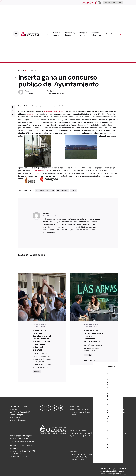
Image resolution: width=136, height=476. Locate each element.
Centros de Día (85, 433)
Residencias (74, 433)
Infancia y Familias (76, 457)
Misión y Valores (83, 409)
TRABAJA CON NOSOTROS (112, 3)
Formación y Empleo (85, 454)
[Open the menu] (16, 34)
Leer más (36, 377)
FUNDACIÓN (74, 407)
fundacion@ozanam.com (19, 420)
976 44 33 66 (15, 417)
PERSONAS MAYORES (78, 430)
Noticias (21, 70)
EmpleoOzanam (62, 190)
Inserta (30, 114)
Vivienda (83, 460)
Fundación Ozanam (41, 170)
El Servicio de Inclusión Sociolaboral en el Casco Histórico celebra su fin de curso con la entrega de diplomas (42, 340)
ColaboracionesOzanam (45, 190)
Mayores (73, 454)
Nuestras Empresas (77, 412)
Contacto (74, 415)
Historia (73, 409)
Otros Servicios (90, 436)
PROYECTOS (75, 452)
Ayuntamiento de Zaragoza (54, 111)
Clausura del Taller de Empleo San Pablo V (108, 408)
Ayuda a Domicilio (76, 436)
